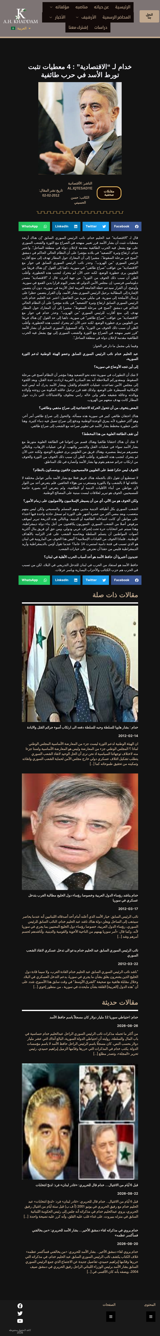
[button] (109, 193)
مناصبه (81, 7)
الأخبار (60, 17)
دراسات (100, 27)
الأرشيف (88, 17)
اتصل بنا (149, 16)
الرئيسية (122, 7)
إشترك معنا (78, 27)
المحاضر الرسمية (116, 17)
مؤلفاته (62, 7)
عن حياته (101, 7)
